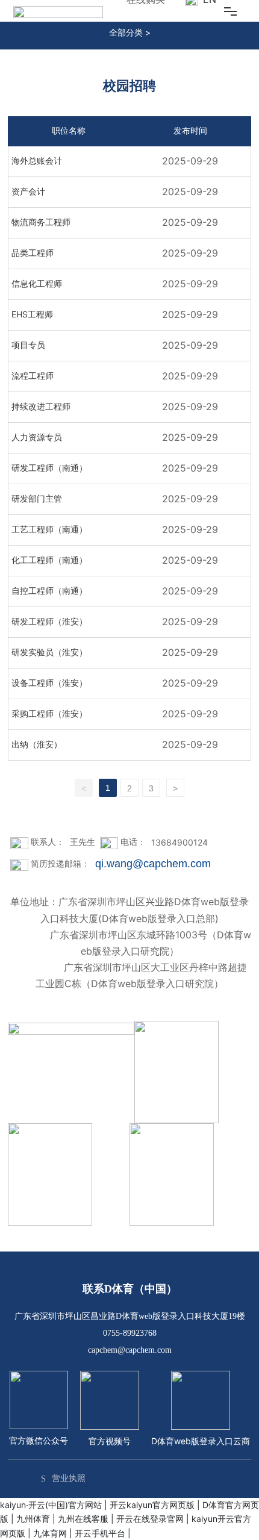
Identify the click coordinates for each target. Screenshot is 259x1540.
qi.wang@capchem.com (153, 864)
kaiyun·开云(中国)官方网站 (51, 1505)
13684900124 (179, 842)
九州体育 (33, 1519)
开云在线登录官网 (150, 1519)
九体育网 (50, 1533)
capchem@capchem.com (130, 1350)
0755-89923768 (130, 1333)
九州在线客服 (83, 1519)
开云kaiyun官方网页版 (152, 1505)
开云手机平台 (100, 1533)
